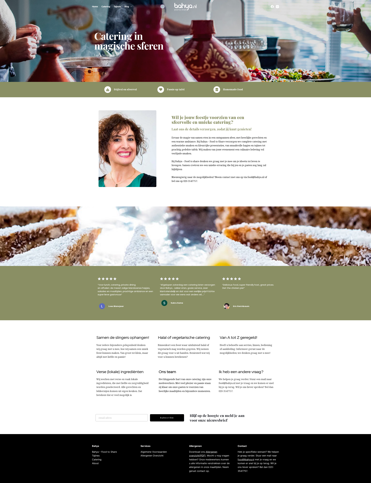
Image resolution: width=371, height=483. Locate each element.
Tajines (117, 6)
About (95, 463)
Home (95, 6)
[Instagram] (277, 6)
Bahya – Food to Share (104, 451)
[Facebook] (272, 6)
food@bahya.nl (227, 383)
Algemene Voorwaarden (154, 451)
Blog (126, 6)
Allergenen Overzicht (152, 455)
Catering (105, 6)
